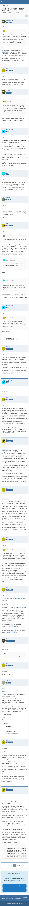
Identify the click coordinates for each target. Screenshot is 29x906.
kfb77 (4, 691)
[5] (4, 855)
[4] (4, 853)
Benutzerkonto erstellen (14, 886)
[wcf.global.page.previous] (6, 865)
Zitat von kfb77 (9, 31)
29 (14, 865)
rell (10, 620)
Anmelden (14, 890)
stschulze (5, 52)
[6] (4, 857)
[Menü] (27, 2)
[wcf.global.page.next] (22, 865)
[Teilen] (26, 16)
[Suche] (18, 2)
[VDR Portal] (3, 2)
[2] (4, 850)
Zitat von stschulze (10, 260)
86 (19, 865)
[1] (4, 656)
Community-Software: (14, 903)
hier (3, 581)
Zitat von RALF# (9, 236)
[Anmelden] (22, 2)
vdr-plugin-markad (20, 598)
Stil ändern (25, 897)
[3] (4, 852)
